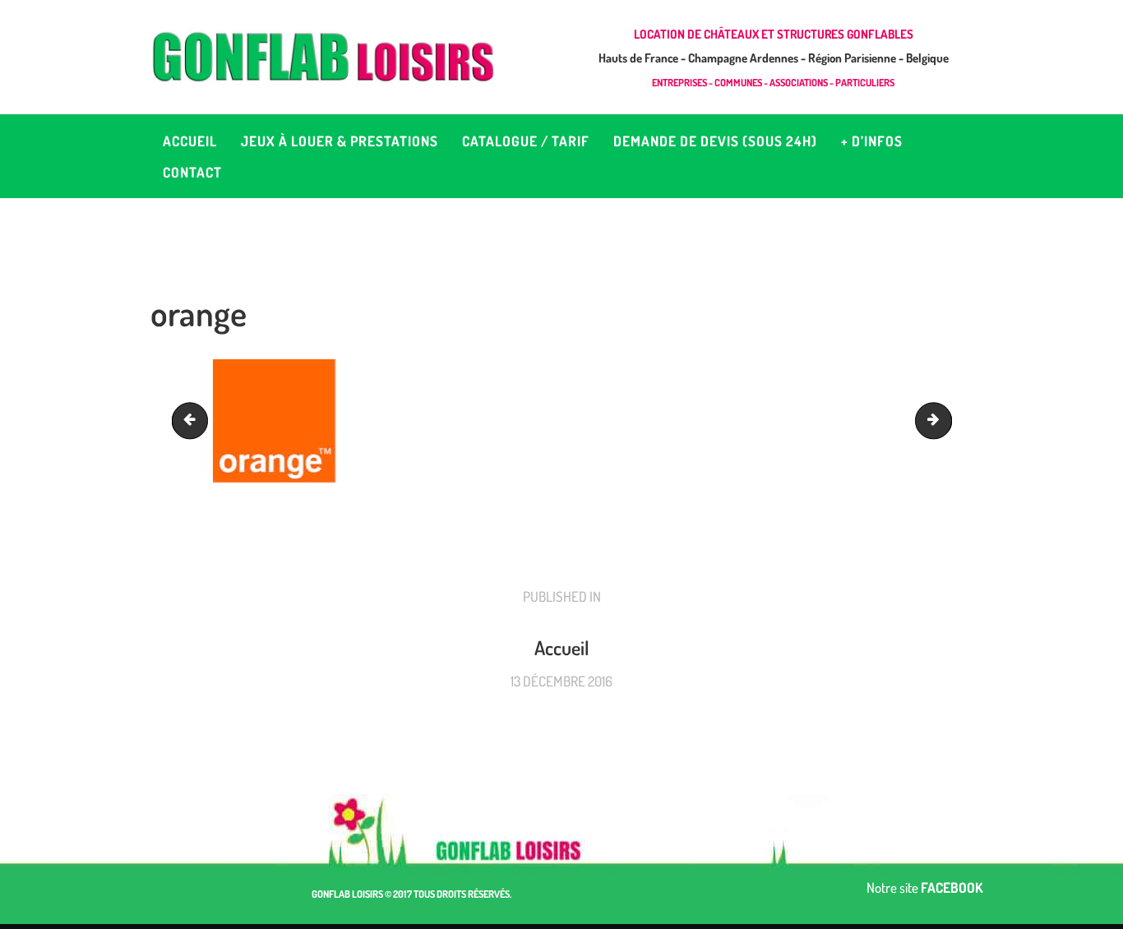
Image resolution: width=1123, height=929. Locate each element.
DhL (194, 420)
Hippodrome (944, 420)
